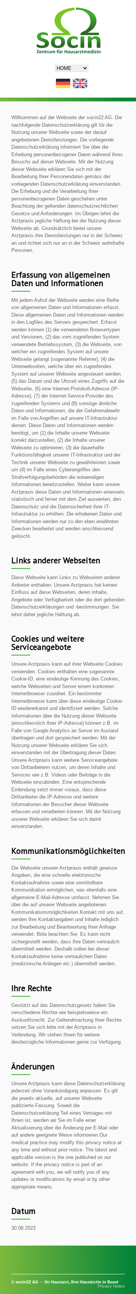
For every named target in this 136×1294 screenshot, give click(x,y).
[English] (80, 84)
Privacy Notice (111, 1286)
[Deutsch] (63, 84)
